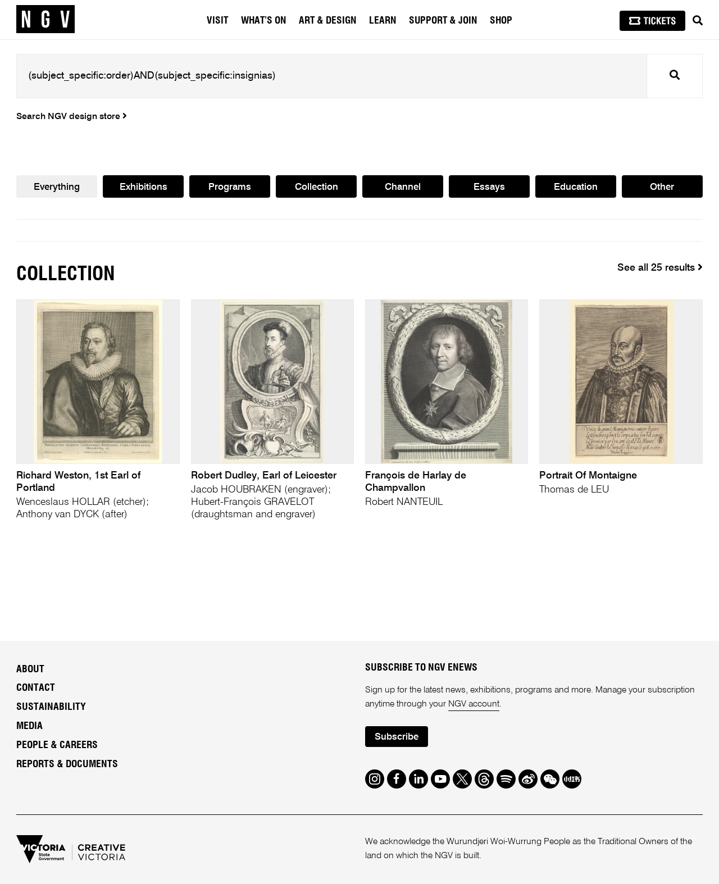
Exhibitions (143, 187)
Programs (229, 187)
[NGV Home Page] (45, 19)
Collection (316, 187)
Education (576, 187)
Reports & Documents (67, 764)
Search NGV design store (69, 116)
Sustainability (51, 707)
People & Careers (57, 745)
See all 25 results (657, 268)
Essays (489, 187)
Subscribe (396, 737)
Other (662, 187)
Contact (35, 688)
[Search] (698, 21)
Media (29, 726)
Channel (403, 187)
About (30, 669)
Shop (501, 21)
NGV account (473, 704)
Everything (57, 187)
